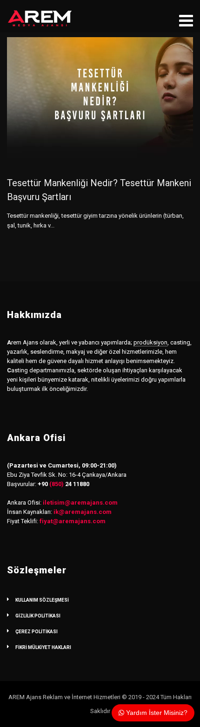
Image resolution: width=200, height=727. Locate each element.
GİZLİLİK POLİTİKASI (37, 615)
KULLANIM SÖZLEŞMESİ (42, 600)
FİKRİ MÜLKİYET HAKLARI (43, 647)
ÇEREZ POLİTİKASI (36, 631)
